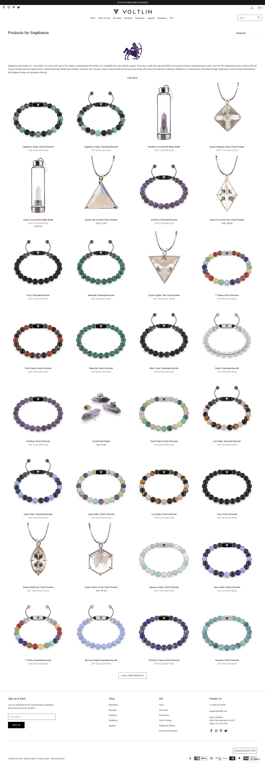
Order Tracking (165, 720)
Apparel (112, 725)
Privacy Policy (43, 759)
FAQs (161, 705)
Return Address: (216, 717)
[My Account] (251, 7)
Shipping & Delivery (167, 725)
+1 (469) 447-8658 (217, 705)
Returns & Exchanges (168, 731)
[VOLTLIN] (132, 12)
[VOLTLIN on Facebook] (3, 7)
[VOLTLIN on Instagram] (8, 7)
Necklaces (113, 720)
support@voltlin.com (218, 711)
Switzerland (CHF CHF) (244, 751)
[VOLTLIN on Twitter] (18, 7)
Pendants (113, 715)
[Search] (258, 18)
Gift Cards (163, 710)
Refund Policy (30, 759)
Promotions (164, 715)
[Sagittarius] (132, 52)
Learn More (132, 78)
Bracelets (113, 710)
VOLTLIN (18, 759)
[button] (171, 18)
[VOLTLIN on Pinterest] (13, 7)
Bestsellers (113, 705)
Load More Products (132, 675)
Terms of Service (57, 759)
